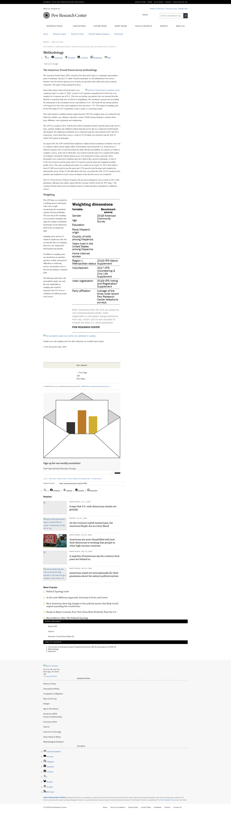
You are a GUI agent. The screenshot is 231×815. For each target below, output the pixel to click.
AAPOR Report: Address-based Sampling (95, 386)
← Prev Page (82, 372)
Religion (46, 703)
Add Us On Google (51, 64)
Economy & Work (50, 722)
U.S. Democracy (96, 479)
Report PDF (52, 626)
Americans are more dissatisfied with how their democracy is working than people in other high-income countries (92, 542)
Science (46, 727)
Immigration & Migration (53, 693)
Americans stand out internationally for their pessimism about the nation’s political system (94, 574)
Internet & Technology (52, 732)
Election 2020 (62, 479)
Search (145, 14)
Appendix (52, 651)
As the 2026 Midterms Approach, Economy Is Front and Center (77, 597)
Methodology (53, 649)
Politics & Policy (49, 683)
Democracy (52, 479)
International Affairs (51, 689)
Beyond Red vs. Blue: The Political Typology (67, 618)
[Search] (185, 15)
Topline (51, 631)
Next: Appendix (82, 365)
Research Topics (54, 26)
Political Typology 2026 (57, 591)
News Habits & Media (52, 737)
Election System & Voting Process (79, 479)
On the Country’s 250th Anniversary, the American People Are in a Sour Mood (91, 524)
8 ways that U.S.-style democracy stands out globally (92, 508)
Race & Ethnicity (50, 698)
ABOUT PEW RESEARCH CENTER (54, 797)
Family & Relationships (52, 717)
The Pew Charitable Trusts (165, 800)
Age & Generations (50, 708)
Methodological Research (53, 742)
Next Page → (82, 378)
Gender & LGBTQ (50, 714)
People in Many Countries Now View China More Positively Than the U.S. (81, 612)
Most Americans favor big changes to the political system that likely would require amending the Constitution (82, 605)
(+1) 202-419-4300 (50, 676)
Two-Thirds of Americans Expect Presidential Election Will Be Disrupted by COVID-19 (79, 47)
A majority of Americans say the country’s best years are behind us (94, 557)
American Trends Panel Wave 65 (61, 636)
